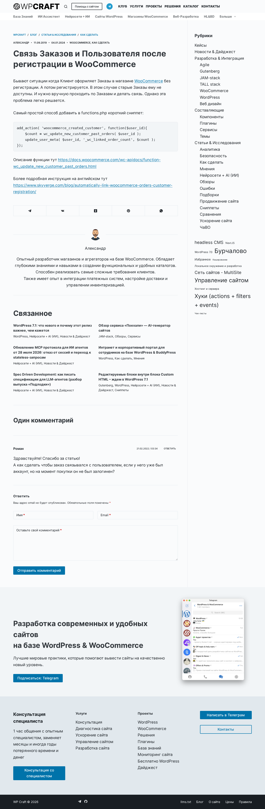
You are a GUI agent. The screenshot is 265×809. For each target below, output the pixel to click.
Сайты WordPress (109, 16)
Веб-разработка (186, 16)
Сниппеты (122, 390)
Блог (200, 802)
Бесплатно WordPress (158, 761)
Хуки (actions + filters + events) (223, 300)
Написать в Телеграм (226, 715)
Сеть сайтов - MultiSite (218, 272)
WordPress (20, 336)
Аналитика (210, 149)
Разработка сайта (93, 748)
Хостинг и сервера (207, 288)
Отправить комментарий (39, 570)
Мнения (139, 358)
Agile (204, 64)
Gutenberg (106, 385)
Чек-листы (200, 313)
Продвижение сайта (219, 201)
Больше (226, 16)
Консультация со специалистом (39, 773)
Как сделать (101, 42)
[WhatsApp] (161, 211)
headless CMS (209, 242)
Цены (229, 802)
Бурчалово (230, 250)
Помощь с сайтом (87, 6)
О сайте (214, 802)
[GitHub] (85, 801)
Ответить (170, 448)
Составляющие (209, 110)
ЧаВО (205, 227)
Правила (245, 802)
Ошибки (207, 188)
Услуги (136, 6)
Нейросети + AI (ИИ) (43, 336)
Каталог (191, 6)
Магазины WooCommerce (148, 16)
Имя (20, 515)
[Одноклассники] (95, 211)
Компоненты (211, 116)
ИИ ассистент (49, 16)
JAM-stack (106, 336)
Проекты (154, 6)
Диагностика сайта (94, 728)
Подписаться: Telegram (38, 678)
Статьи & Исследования (218, 142)
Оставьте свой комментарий (39, 530)
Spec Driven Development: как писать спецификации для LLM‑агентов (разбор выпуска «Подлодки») (47, 379)
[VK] (62, 211)
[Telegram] (109, 6)
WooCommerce (80, 42)
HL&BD (209, 16)
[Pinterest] (128, 211)
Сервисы (134, 336)
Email (106, 515)
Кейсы (201, 45)
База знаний (23, 16)
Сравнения (210, 214)
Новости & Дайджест (75, 336)
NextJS (230, 243)
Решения (173, 6)
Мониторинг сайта (155, 754)
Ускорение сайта (216, 220)
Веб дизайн (210, 103)
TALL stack (210, 84)
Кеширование (220, 259)
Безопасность (213, 155)
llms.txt (186, 802)
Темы (205, 136)
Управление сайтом (221, 280)
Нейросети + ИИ (77, 16)
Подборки (209, 194)
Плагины (208, 123)
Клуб (122, 6)
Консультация (89, 722)
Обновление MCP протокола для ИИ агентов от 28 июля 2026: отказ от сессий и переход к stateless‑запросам (52, 352)
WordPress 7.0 (203, 252)
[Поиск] (65, 6)
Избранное (203, 259)
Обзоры (120, 336)
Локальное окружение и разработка (218, 266)
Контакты (210, 6)
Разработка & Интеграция (219, 58)
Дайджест (148, 767)
